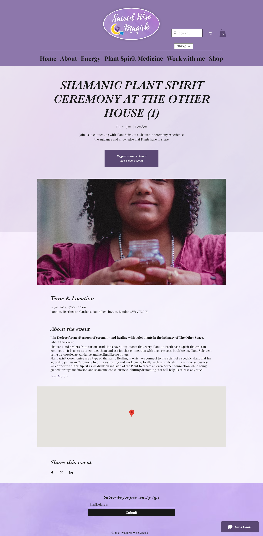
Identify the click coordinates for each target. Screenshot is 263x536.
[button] (222, 33)
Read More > (59, 376)
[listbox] (183, 46)
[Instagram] (210, 34)
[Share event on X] (62, 472)
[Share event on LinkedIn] (71, 472)
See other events (131, 160)
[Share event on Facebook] (52, 472)
